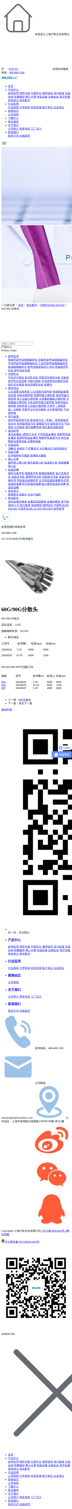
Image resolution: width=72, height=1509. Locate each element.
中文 (11, 69)
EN (16, 69)
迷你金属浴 (14, 434)
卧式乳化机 (31, 377)
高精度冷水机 (50, 476)
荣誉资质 (24, 128)
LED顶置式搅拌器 (18, 391)
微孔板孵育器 (33, 427)
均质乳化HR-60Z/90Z (52, 305)
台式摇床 (19, 427)
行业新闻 (13, 107)
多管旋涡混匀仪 (26, 423)
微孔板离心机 (35, 462)
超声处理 (13, 93)
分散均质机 (34, 381)
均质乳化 (36, 93)
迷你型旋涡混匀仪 (18, 420)
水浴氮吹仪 (46, 448)
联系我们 (13, 132)
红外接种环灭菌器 (18, 455)
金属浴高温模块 (36, 501)
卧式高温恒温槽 (31, 484)
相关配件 (24, 100)
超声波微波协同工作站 (40, 367)
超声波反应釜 (22, 370)
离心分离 (30, 96)
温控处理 (13, 430)
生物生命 (53, 96)
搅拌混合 (13, 388)
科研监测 (36, 107)
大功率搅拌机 (55, 409)
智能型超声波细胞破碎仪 (23, 359)
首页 (10, 86)
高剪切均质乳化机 (49, 377)
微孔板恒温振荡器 (53, 427)
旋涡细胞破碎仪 (17, 367)
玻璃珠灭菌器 (38, 455)
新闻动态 (13, 111)
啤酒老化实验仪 (17, 494)
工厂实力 (36, 128)
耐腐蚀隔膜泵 (47, 473)
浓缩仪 (21, 448)
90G (3, 685)
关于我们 (13, 125)
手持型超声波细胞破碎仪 (23, 363)
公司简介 (13, 128)
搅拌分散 (24, 93)
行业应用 (13, 103)
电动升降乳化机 (34, 384)
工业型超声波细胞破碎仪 (53, 363)
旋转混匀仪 (57, 423)
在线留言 (24, 135)
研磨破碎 (19, 96)
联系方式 (13, 135)
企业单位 (59, 107)
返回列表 (6, 709)
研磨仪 (48, 384)
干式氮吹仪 (32, 448)
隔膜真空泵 (31, 473)
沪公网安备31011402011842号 (22, 1241)
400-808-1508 (16, 72)
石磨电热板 (34, 441)
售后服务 (13, 121)
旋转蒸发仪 (60, 448)
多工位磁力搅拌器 (27, 398)
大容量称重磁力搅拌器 (52, 398)
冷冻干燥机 (34, 494)
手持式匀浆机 (16, 377)
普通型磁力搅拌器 (44, 395)
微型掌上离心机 (17, 462)
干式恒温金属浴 (47, 434)
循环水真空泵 (16, 473)
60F (3, 688)
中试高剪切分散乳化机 (55, 381)
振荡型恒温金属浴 (27, 437)
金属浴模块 (53, 501)
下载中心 (13, 118)
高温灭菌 (13, 452)
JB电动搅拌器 (25, 395)
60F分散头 (25, 699)
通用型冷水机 (33, 476)
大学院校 (24, 107)
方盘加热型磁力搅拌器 (40, 402)
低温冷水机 (18, 476)
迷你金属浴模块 (17, 501)
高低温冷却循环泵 (27, 480)
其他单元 (13, 100)
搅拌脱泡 (47, 93)
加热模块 (36, 505)
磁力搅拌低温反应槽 (54, 484)
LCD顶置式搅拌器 (41, 391)
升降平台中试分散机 (34, 409)
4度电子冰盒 (29, 434)
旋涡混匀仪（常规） (42, 420)
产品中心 (13, 89)
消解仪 (12, 448)
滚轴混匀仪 (43, 423)
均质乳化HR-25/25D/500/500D (35, 508)
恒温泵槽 (13, 469)
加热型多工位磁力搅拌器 (31, 406)
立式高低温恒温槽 (49, 480)
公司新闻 (13, 114)
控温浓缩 (13, 445)
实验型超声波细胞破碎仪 (53, 359)
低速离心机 (51, 462)
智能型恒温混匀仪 (49, 437)
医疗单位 (47, 107)
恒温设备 (42, 96)
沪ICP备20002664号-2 (54, 1230)
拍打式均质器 (16, 384)
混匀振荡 (59, 93)
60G (3, 682)
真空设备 (65, 96)
